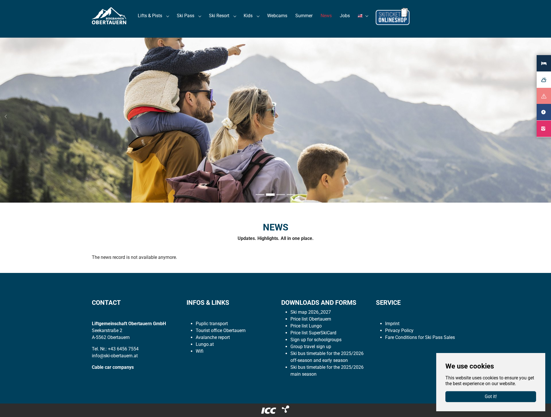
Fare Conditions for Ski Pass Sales (420, 337)
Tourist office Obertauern (221, 330)
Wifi (199, 351)
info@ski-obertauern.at (115, 355)
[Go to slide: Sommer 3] (280, 194)
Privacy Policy (399, 330)
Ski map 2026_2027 (310, 312)
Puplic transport (212, 323)
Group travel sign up (310, 346)
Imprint (392, 323)
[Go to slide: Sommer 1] (260, 194)
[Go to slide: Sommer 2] (270, 194)
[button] (364, 15)
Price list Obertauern (310, 319)
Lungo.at (205, 344)
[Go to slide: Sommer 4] (291, 194)
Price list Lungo (306, 326)
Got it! (491, 396)
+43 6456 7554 (123, 349)
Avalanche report (213, 337)
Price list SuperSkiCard (313, 332)
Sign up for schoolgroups (316, 339)
